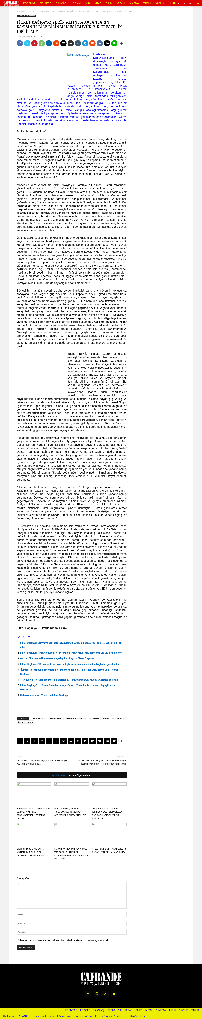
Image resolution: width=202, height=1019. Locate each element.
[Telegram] (85, 43)
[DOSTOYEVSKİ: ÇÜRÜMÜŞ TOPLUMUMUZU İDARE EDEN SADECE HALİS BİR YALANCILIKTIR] (71, 794)
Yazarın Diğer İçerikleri (80, 775)
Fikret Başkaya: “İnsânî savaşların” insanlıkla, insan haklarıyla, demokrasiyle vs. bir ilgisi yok (71, 652)
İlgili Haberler (58, 775)
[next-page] (24, 865)
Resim (77, 3)
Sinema (134, 3)
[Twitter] (184, 3)
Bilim (109, 3)
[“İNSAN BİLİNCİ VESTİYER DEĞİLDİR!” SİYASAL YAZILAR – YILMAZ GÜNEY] (109, 834)
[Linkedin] (49, 43)
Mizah (121, 3)
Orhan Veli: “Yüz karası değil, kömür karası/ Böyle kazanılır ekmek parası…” (42, 762)
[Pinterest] (34, 43)
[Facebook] (20, 43)
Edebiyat (29, 3)
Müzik (172, 3)
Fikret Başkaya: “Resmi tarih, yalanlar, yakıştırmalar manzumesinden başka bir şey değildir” (70, 664)
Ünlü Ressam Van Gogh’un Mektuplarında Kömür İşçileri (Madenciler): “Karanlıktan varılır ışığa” (102, 762)
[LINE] (114, 43)
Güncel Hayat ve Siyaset (38, 11)
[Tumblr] (78, 43)
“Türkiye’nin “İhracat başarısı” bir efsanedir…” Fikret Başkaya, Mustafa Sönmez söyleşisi (69, 679)
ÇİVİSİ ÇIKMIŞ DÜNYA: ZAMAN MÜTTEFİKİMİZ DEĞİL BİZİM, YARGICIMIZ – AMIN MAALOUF (31, 852)
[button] (198, 3)
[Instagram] (97, 994)
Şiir (87, 3)
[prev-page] (19, 865)
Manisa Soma (118, 718)
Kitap (97, 3)
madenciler (94, 718)
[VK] (100, 43)
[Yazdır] (71, 43)
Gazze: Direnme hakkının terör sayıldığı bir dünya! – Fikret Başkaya (57, 658)
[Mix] (92, 43)
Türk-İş (30, 722)
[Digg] (107, 43)
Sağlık (159, 3)
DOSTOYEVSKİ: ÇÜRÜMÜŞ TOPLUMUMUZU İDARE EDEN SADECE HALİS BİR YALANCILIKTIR (70, 812)
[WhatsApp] (42, 43)
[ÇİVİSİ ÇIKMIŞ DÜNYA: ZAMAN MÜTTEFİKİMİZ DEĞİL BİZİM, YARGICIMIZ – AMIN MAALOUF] (34, 834)
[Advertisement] (40, 72)
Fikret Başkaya (55, 718)
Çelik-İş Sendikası (38, 718)
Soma (20, 722)
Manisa (106, 718)
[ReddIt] (56, 43)
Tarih (147, 3)
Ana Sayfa (21, 11)
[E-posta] (63, 43)
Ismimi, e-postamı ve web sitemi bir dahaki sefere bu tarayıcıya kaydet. (64, 940)
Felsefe (45, 3)
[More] (121, 43)
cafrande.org (24, 36)
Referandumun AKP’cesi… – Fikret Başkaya (44, 695)
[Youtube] (189, 3)
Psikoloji (62, 3)
